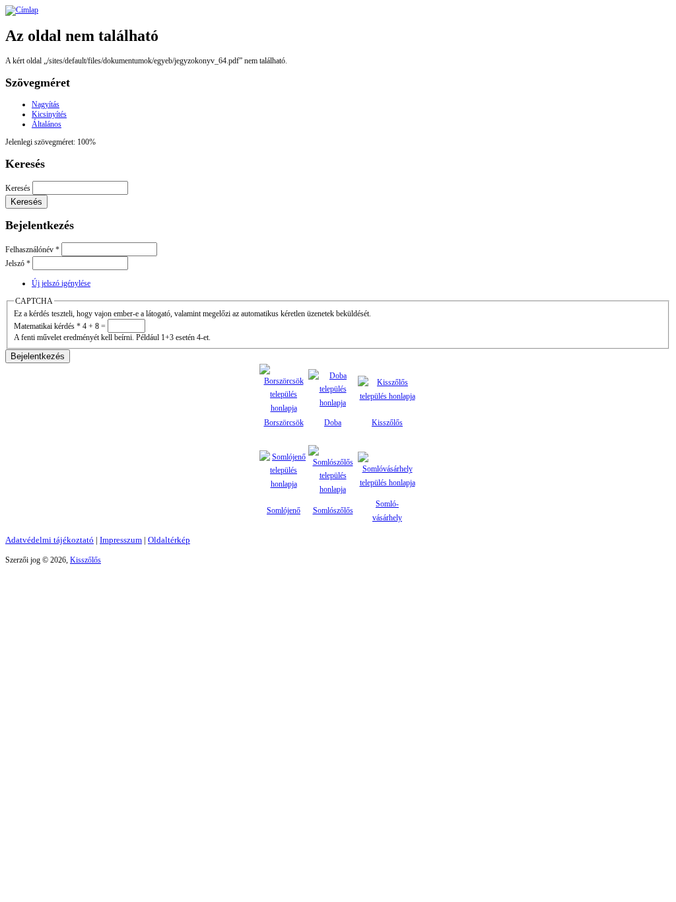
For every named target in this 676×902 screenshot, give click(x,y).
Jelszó (17, 263)
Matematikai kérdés (47, 326)
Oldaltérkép (169, 540)
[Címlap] (21, 10)
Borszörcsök (284, 422)
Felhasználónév (32, 249)
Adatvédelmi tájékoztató (49, 540)
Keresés (18, 188)
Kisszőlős (387, 422)
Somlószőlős (333, 510)
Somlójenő (283, 510)
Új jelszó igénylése (61, 283)
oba (335, 422)
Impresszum (121, 540)
